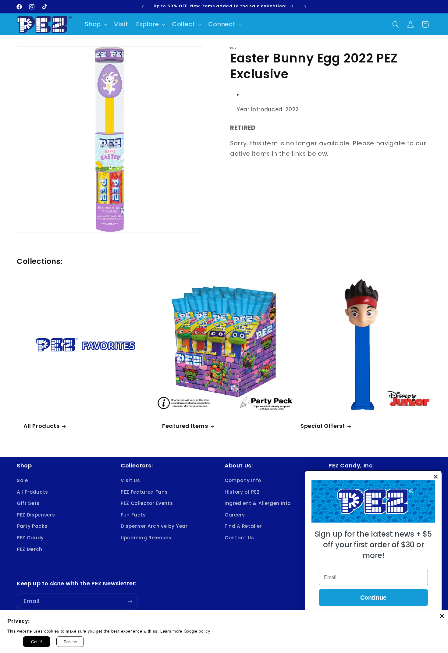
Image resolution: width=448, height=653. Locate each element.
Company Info (243, 480)
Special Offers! (322, 425)
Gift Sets (28, 503)
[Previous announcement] (143, 6)
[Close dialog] (435, 477)
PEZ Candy (30, 537)
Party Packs (32, 526)
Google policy (197, 631)
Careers (235, 515)
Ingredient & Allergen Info (258, 503)
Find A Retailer (243, 526)
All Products (41, 425)
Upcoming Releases (146, 537)
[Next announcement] (305, 6)
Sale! (23, 480)
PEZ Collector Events (147, 503)
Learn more (171, 631)
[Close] (442, 616)
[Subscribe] (130, 601)
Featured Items (185, 425)
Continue (373, 597)
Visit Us (130, 480)
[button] (95, 24)
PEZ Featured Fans (144, 492)
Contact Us (239, 537)
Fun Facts (133, 515)
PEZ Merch (29, 549)
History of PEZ (242, 492)
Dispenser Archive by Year (154, 526)
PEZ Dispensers (36, 515)
